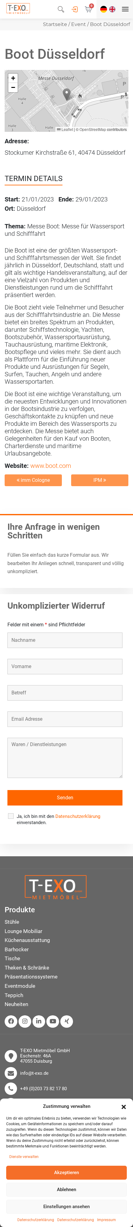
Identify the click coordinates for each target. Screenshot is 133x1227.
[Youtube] (52, 1021)
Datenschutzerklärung (35, 1220)
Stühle (12, 922)
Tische (12, 958)
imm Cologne (34, 480)
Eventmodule (20, 986)
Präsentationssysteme (31, 977)
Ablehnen (66, 1189)
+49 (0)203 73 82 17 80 (43, 1088)
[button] (124, 1106)
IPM (98, 480)
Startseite (55, 24)
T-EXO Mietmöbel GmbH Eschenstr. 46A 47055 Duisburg (45, 1056)
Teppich (14, 995)
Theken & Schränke (27, 968)
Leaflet (67, 129)
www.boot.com (50, 465)
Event (78, 24)
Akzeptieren (66, 1172)
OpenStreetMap (92, 129)
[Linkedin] (38, 1021)
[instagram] (25, 1021)
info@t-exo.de (34, 1073)
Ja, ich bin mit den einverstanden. (58, 819)
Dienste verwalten (24, 1157)
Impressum (106, 1220)
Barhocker (17, 949)
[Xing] (67, 1021)
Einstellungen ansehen (66, 1206)
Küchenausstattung (27, 940)
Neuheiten (16, 1004)
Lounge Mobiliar (23, 931)
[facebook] (11, 1021)
